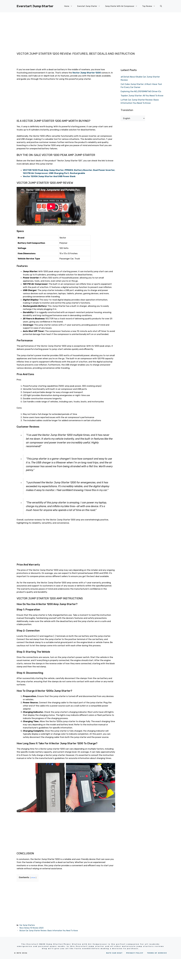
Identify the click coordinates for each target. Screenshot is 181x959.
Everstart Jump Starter (35, 6)
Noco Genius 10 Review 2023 (31, 928)
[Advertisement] (85, 29)
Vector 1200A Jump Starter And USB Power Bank (49, 176)
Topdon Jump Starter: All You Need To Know (142, 95)
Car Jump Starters (27, 925)
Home (66, 6)
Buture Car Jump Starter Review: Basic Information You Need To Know (48, 930)
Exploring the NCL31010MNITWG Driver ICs (141, 91)
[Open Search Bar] (161, 6)
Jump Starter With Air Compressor (119, 6)
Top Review (147, 6)
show (33, 877)
